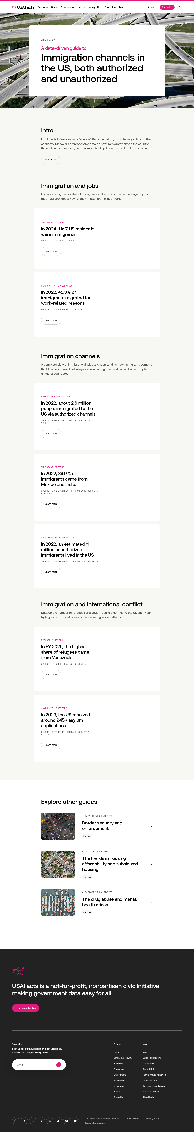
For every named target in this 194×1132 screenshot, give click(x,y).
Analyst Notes (149, 1069)
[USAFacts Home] (23, 7)
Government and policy (154, 1086)
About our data (150, 1080)
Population (119, 1097)
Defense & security (123, 1058)
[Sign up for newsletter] (58, 1064)
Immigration (94, 7)
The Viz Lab (148, 1063)
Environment (120, 1075)
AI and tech (148, 1097)
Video (145, 1052)
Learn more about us (26, 1008)
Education (110, 7)
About (151, 7)
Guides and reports (152, 1058)
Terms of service (133, 1118)
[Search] (179, 7)
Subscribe (167, 7)
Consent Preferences (95, 1123)
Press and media (151, 1091)
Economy (43, 7)
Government (68, 7)
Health (81, 7)
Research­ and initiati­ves (154, 1075)
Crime (54, 7)
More (122, 7)
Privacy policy (152, 1118)
